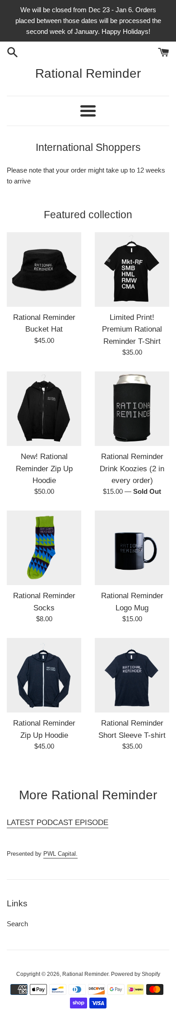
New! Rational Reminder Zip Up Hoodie (44, 468)
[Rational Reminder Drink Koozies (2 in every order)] (132, 408)
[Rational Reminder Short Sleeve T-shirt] (132, 675)
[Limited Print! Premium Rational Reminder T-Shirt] (132, 269)
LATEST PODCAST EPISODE (57, 822)
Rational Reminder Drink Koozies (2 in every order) (132, 468)
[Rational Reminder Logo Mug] (132, 548)
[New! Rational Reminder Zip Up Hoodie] (44, 408)
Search (17, 924)
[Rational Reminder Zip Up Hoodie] (44, 675)
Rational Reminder (88, 73)
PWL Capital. (60, 853)
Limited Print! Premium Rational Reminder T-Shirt (132, 329)
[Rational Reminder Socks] (44, 548)
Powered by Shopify (135, 974)
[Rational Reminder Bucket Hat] (44, 269)
